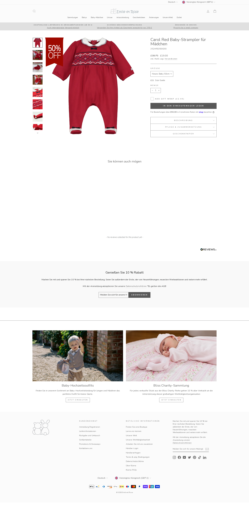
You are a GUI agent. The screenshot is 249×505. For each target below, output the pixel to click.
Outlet (179, 17)
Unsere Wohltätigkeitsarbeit (138, 440)
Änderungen (154, 17)
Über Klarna (131, 465)
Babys (84, 17)
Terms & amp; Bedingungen (138, 457)
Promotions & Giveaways (90, 444)
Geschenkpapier (183, 134)
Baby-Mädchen (97, 17)
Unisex (109, 17)
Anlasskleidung (122, 17)
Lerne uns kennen (133, 431)
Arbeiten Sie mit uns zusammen (139, 444)
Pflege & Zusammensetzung (183, 127)
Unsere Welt (168, 17)
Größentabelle (85, 440)
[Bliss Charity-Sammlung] (171, 355)
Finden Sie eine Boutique (136, 427)
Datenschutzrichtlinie (135, 461)
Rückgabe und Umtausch (89, 435)
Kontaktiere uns (85, 448)
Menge (154, 85)
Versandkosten (171, 59)
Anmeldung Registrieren (89, 427)
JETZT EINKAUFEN (78, 400)
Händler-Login (132, 448)
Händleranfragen (133, 453)
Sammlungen (72, 17)
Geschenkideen (139, 17)
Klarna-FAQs (131, 470)
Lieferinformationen (87, 431)
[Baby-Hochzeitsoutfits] (77, 355)
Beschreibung (183, 120)
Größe (155, 68)
